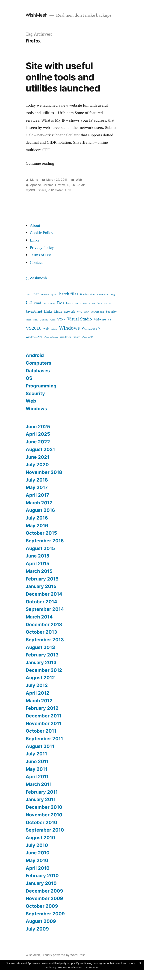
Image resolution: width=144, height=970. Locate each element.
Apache (35, 185)
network (69, 311)
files (84, 303)
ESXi (78, 303)
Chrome (48, 185)
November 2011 (43, 723)
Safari (59, 190)
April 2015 (37, 563)
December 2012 (44, 670)
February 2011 (42, 792)
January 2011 (41, 799)
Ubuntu (44, 319)
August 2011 (40, 746)
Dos (60, 303)
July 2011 (36, 754)
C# (29, 302)
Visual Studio (79, 319)
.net (35, 294)
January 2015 (41, 586)
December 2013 (44, 624)
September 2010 (45, 830)
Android (44, 294)
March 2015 (39, 571)
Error (70, 303)
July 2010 (37, 845)
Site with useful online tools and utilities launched (63, 77)
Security (111, 312)
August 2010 (40, 837)
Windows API (34, 337)
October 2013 (41, 632)
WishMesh (37, 15)
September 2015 (45, 540)
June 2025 (38, 426)
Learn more (92, 967)
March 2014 (39, 617)
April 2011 (37, 776)
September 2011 (44, 738)
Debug (51, 303)
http (100, 303)
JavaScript (34, 311)
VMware (100, 319)
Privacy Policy (42, 247)
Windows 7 (91, 328)
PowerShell (97, 312)
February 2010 (42, 875)
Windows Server (51, 337)
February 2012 (42, 708)
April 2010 (38, 868)
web (46, 329)
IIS (105, 303)
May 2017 (37, 487)
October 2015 (41, 533)
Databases (38, 370)
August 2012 (40, 677)
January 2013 (41, 662)
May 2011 (36, 769)
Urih (68, 190)
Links (34, 240)
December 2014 (44, 594)
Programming (41, 386)
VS (109, 319)
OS (29, 378)
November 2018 (44, 472)
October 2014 (41, 601)
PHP (51, 190)
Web (79, 179)
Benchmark (103, 294)
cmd (37, 303)
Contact (36, 262)
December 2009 (44, 891)
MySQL (31, 190)
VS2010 (33, 328)
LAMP (80, 185)
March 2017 (39, 502)
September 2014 (45, 609)
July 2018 (37, 480)
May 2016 (37, 525)
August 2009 (41, 921)
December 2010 (44, 807)
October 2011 (41, 731)
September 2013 (45, 639)
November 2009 (44, 898)
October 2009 (42, 906)
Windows (69, 328)
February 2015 (42, 579)
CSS (44, 304)
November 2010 (44, 815)
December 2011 (43, 716)
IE (68, 185)
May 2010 (37, 860)
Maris (34, 179)
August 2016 (40, 510)
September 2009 (45, 913)
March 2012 (39, 700)
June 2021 (37, 457)
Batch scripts (87, 294)
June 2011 (37, 761)
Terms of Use (41, 255)
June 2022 (38, 441)
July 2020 (37, 464)
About (35, 225)
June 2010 (38, 853)
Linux (58, 312)
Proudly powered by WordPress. (63, 955)
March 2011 (39, 784)
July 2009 (37, 929)
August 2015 (40, 548)
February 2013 (42, 655)
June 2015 (37, 556)
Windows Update (70, 337)
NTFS (79, 312)
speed (29, 319)
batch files (68, 294)
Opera (42, 190)
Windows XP (87, 337)
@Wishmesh (36, 278)
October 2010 (41, 822)
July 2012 (37, 685)
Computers (38, 363)
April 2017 (37, 495)
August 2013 (40, 647)
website (54, 329)
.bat (28, 294)
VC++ (61, 319)
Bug (112, 294)
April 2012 (37, 693)
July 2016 (37, 518)
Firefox (60, 185)
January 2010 (41, 883)
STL (35, 319)
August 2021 (40, 449)
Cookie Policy (41, 232)
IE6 (73, 185)
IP (110, 303)
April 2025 (38, 434)
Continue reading (43, 163)
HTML (92, 303)
